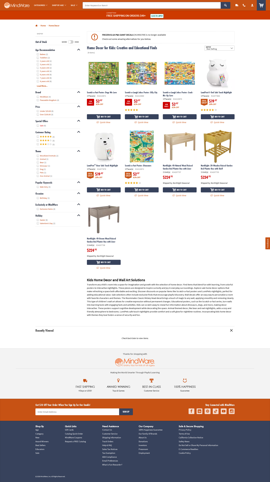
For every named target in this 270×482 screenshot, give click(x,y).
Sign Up (126, 411)
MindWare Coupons (73, 437)
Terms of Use (184, 433)
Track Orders (107, 441)
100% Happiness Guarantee (150, 429)
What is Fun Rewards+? (112, 464)
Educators (39, 449)
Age (37, 429)
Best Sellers (40, 445)
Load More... (42, 86)
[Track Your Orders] (236, 5)
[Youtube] (224, 411)
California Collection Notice (191, 437)
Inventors (143, 445)
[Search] (225, 5)
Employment (144, 453)
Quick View (105, 122)
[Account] (252, 5)
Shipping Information (111, 437)
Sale (37, 453)
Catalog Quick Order (74, 433)
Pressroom (143, 449)
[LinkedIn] (199, 411)
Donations (143, 441)
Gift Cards (69, 429)
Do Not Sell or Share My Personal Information (198, 445)
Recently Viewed (44, 330)
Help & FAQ (107, 445)
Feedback (267, 243)
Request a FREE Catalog (75, 441)
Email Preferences (110, 460)
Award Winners (42, 441)
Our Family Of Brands (148, 433)
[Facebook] (191, 411)
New (37, 437)
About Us (143, 437)
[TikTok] (216, 411)
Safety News (184, 441)
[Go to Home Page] (36, 25)
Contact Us (107, 429)
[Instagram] (232, 411)
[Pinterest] (208, 411)
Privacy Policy (185, 429)
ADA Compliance (109, 457)
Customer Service (109, 433)
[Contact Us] (244, 5)
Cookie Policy (185, 453)
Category (39, 433)
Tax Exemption (108, 453)
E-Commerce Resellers (188, 449)
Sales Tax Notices (109, 449)
